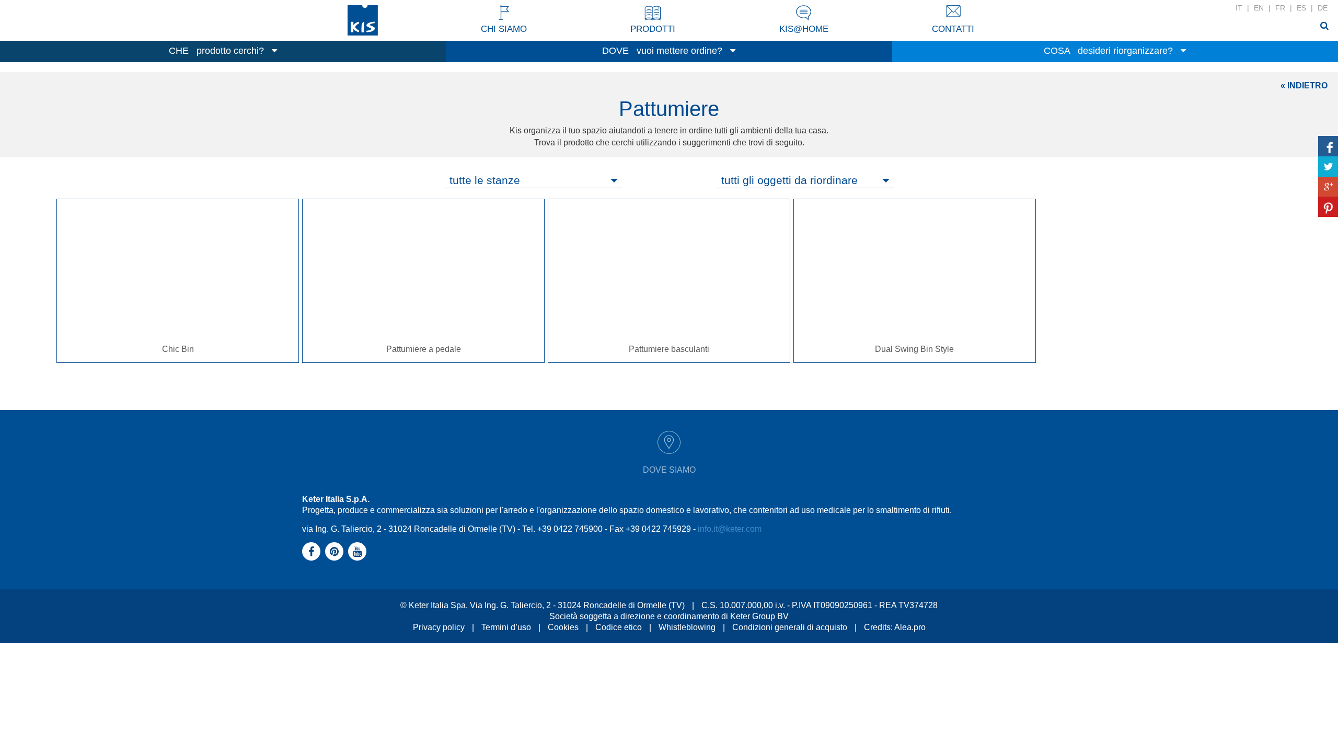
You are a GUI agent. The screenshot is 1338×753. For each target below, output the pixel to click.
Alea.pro (910, 627)
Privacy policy (439, 627)
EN (1259, 8)
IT (1239, 8)
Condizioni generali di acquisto (789, 627)
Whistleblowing (687, 627)
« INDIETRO (1304, 85)
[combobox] (533, 180)
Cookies (563, 627)
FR (1280, 8)
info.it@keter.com (730, 528)
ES (1301, 8)
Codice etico (618, 627)
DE (1323, 8)
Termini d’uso (506, 627)
